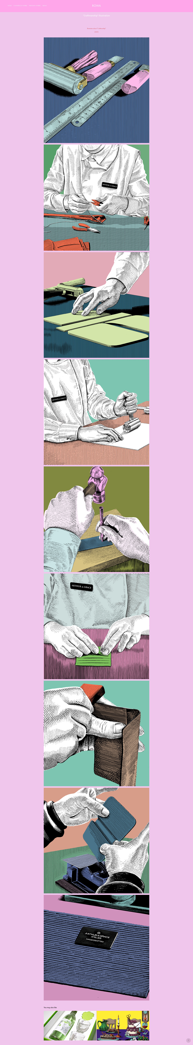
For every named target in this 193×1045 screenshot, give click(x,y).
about (44, 5)
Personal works (35, 5)
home (10, 5)
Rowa (96, 5)
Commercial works (20, 5)
